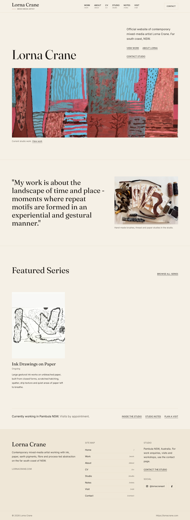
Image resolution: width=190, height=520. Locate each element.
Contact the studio (155, 469)
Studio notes (153, 416)
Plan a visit (171, 416)
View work (133, 48)
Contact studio (136, 56)
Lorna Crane (29, 444)
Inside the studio (132, 416)
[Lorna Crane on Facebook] (171, 486)
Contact (171, 6)
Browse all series (167, 274)
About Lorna (150, 48)
